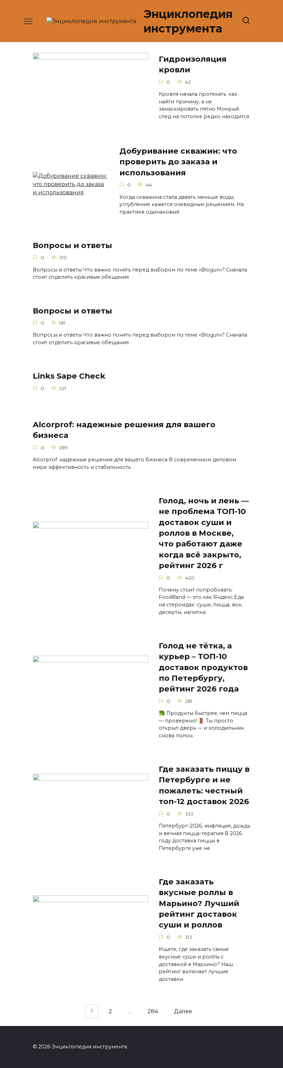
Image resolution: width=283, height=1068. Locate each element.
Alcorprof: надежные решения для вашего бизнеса (124, 430)
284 (152, 1011)
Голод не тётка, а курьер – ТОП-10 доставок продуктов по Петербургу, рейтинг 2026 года (203, 667)
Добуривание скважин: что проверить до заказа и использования (178, 161)
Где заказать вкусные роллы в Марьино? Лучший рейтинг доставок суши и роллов (199, 903)
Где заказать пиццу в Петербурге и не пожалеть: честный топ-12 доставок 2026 (204, 785)
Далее (183, 1011)
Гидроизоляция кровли (192, 64)
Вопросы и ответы (72, 245)
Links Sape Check (69, 376)
